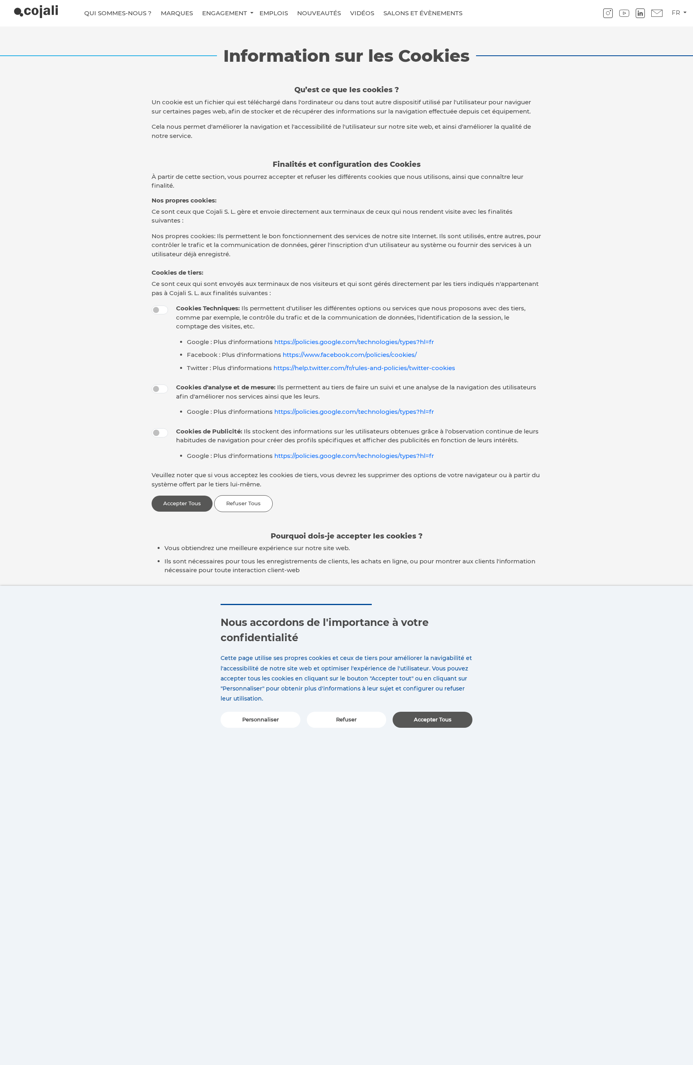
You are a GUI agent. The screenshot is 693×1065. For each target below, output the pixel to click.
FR (677, 12)
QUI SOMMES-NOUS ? (118, 13)
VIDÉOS (362, 13)
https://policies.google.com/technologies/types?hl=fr (354, 342)
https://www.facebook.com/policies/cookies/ (350, 354)
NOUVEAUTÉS (319, 13)
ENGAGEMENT (225, 13)
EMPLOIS (273, 13)
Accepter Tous (182, 503)
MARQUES (177, 13)
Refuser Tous (243, 503)
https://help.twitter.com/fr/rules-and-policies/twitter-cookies (364, 368)
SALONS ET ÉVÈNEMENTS (422, 13)
